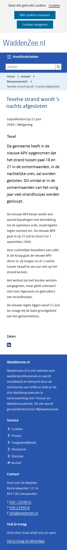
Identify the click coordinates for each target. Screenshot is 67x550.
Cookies (54, 5)
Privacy (16, 436)
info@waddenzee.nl (23, 513)
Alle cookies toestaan (35, 15)
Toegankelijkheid (23, 443)
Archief (16, 463)
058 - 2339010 (20, 502)
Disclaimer (18, 449)
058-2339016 (19, 508)
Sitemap (17, 456)
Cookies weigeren (35, 25)
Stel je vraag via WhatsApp (25, 541)
